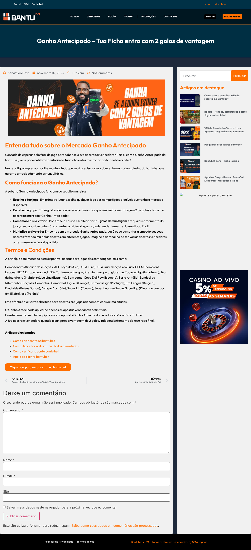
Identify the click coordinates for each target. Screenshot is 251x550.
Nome (9, 459)
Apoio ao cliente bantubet (31, 357)
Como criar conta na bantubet (34, 341)
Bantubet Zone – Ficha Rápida (221, 160)
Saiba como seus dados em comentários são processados (114, 525)
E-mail (9, 475)
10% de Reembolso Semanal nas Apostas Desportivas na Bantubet (224, 129)
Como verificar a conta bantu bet (36, 351)
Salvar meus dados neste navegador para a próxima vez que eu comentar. (62, 507)
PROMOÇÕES (148, 16)
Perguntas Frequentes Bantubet (223, 144)
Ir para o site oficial (215, 4)
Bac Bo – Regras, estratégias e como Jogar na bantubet (225, 113)
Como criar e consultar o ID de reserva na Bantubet (221, 97)
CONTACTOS (170, 16)
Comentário (13, 410)
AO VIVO (74, 16)
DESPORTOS (93, 16)
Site (6, 491)
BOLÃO (112, 16)
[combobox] (205, 75)
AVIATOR (128, 16)
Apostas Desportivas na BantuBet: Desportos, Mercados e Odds (224, 179)
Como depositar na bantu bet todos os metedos (46, 346)
